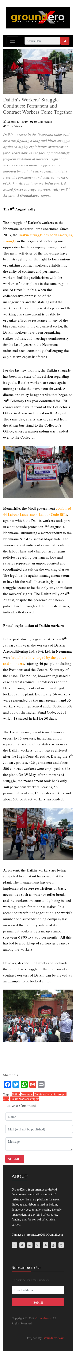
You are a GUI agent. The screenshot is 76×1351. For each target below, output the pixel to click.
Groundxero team (54, 1338)
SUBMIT (14, 1159)
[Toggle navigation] (12, 40)
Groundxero (42, 1318)
